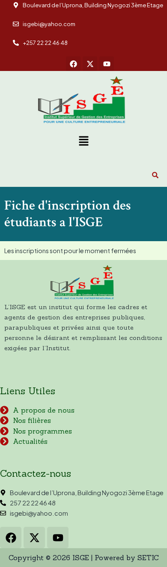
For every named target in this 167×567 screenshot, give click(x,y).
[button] (83, 142)
